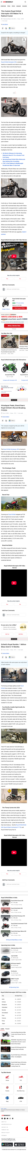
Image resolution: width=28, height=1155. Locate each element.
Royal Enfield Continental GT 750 (12, 827)
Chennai (4, 1018)
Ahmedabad (5, 1012)
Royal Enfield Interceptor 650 (8, 62)
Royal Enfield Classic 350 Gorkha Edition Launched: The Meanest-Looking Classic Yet (18, 1064)
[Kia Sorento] (6, 973)
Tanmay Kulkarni (5, 416)
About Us (3, 1121)
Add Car (7, 634)
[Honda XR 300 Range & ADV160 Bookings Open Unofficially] (6, 1049)
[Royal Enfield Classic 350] (6, 903)
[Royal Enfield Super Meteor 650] (6, 933)
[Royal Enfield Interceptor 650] (6, 302)
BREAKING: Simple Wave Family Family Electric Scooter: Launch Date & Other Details (18, 1041)
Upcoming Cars (15, 987)
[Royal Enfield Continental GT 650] (6, 926)
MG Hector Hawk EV (16, 963)
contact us (4, 1127)
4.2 (13, 303)
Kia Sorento (14, 971)
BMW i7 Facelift (15, 978)
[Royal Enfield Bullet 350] (6, 910)
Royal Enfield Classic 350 (17, 900)
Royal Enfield (11, 514)
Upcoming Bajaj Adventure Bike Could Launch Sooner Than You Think (18, 1034)
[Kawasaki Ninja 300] (10, 367)
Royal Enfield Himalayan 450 (11, 449)
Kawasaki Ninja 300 (10, 374)
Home (2, 1108)
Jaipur (3, 1023)
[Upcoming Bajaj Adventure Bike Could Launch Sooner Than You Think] (6, 1034)
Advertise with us (6, 1124)
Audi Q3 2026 (14, 956)
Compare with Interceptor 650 (10, 380)
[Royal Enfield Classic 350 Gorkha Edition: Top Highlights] (6, 1057)
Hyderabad (4, 1007)
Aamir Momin (5, 24)
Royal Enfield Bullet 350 (17, 908)
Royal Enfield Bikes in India (15, 940)
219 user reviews (20, 303)
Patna (3, 1020)
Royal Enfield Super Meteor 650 (18, 931)
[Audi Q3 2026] (6, 958)
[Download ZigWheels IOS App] (20, 1144)
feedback (4, 1135)
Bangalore (4, 1004)
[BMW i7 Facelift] (6, 981)
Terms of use (5, 1129)
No (20, 278)
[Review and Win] (14, 321)
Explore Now (5, 395)
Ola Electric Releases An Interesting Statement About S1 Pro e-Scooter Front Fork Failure (13, 155)
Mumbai (4, 1010)
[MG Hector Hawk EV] (6, 966)
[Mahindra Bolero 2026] (6, 950)
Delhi (3, 999)
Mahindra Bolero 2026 (16, 948)
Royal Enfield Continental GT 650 (19, 923)
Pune (3, 1015)
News (5, 1108)
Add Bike (21, 634)
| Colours (8, 309)
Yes (7, 278)
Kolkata (4, 1002)
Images (3, 309)
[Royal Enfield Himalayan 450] (6, 918)
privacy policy (5, 1132)
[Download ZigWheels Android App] (7, 1144)
